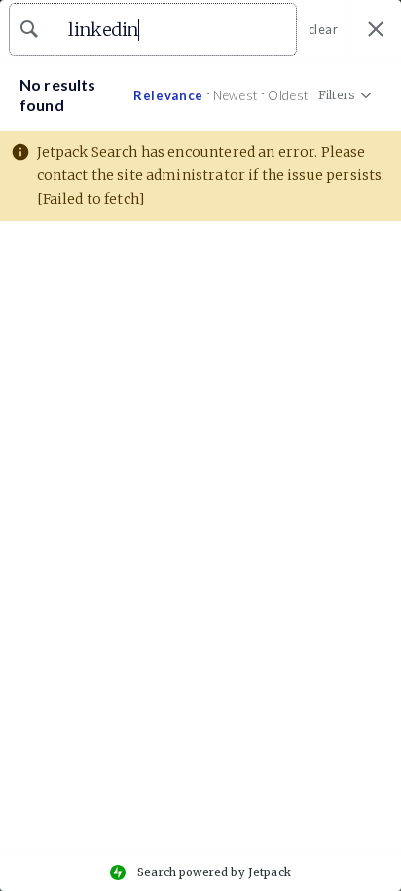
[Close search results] (375, 29)
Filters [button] (335, 99)
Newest (235, 95)
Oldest (288, 95)
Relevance (168, 95)
